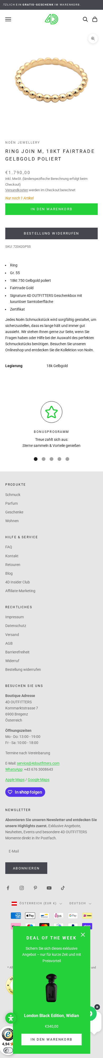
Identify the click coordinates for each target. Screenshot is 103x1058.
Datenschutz (15, 626)
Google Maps (38, 780)
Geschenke (14, 512)
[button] (10, 1018)
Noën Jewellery (22, 142)
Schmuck (12, 495)
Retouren (12, 565)
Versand (12, 635)
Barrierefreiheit (17, 652)
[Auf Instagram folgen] (21, 887)
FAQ (8, 547)
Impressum (14, 617)
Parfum (11, 503)
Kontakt (11, 556)
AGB (9, 643)
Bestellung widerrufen (51, 233)
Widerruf (12, 661)
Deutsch (77, 903)
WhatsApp (13, 769)
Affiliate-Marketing (20, 591)
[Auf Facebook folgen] (8, 887)
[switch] (8, 1050)
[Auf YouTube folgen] (49, 887)
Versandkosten (16, 190)
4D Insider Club (17, 582)
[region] (51, 425)
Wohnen (12, 521)
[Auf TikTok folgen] (62, 887)
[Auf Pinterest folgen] (35, 887)
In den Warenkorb (51, 1039)
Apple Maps (15, 780)
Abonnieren (26, 868)
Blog (9, 573)
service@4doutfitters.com (38, 763)
